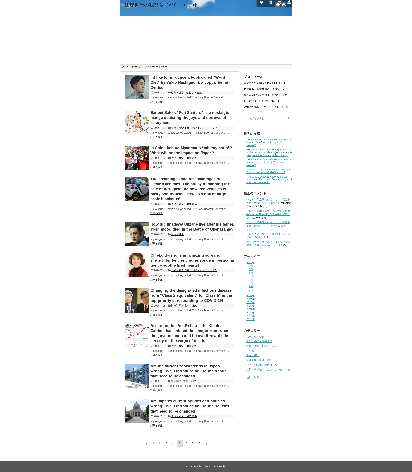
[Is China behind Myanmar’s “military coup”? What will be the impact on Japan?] (137, 158)
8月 (251, 266)
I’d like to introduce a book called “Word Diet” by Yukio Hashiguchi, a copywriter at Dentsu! (189, 82)
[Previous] (147, 443)
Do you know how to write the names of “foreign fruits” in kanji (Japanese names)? (268, 142)
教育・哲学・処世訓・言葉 (186, 92)
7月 (251, 269)
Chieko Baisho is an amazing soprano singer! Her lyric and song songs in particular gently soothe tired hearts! (192, 260)
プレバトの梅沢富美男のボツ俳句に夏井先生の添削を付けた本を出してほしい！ (268, 214)
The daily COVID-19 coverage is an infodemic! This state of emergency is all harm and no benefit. (269, 179)
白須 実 (285, 225)
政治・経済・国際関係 (184, 158)
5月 (251, 276)
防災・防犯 (252, 377)
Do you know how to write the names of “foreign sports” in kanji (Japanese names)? (268, 162)
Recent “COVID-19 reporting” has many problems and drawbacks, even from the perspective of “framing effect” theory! (269, 152)
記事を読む (156, 101)
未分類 (250, 350)
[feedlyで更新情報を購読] (277, 4)
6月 (251, 272)
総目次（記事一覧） (132, 66)
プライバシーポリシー (156, 66)
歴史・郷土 (177, 234)
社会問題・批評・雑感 (184, 305)
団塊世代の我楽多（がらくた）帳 (161, 5)
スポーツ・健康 (255, 336)
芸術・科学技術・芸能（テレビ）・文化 (194, 127)
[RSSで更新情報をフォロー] (283, 4)
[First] (140, 443)
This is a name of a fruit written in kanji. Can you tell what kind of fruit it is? (268, 171)
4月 (251, 279)
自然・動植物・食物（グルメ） (264, 364)
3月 (251, 283)
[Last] (219, 443)
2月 (251, 286)
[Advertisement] (206, 40)
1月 (251, 289)
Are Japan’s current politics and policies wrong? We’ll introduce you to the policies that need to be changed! (189, 406)
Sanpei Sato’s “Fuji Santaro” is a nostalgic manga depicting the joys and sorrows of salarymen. (189, 117)
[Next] (213, 443)
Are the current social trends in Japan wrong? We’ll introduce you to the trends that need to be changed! (188, 371)
